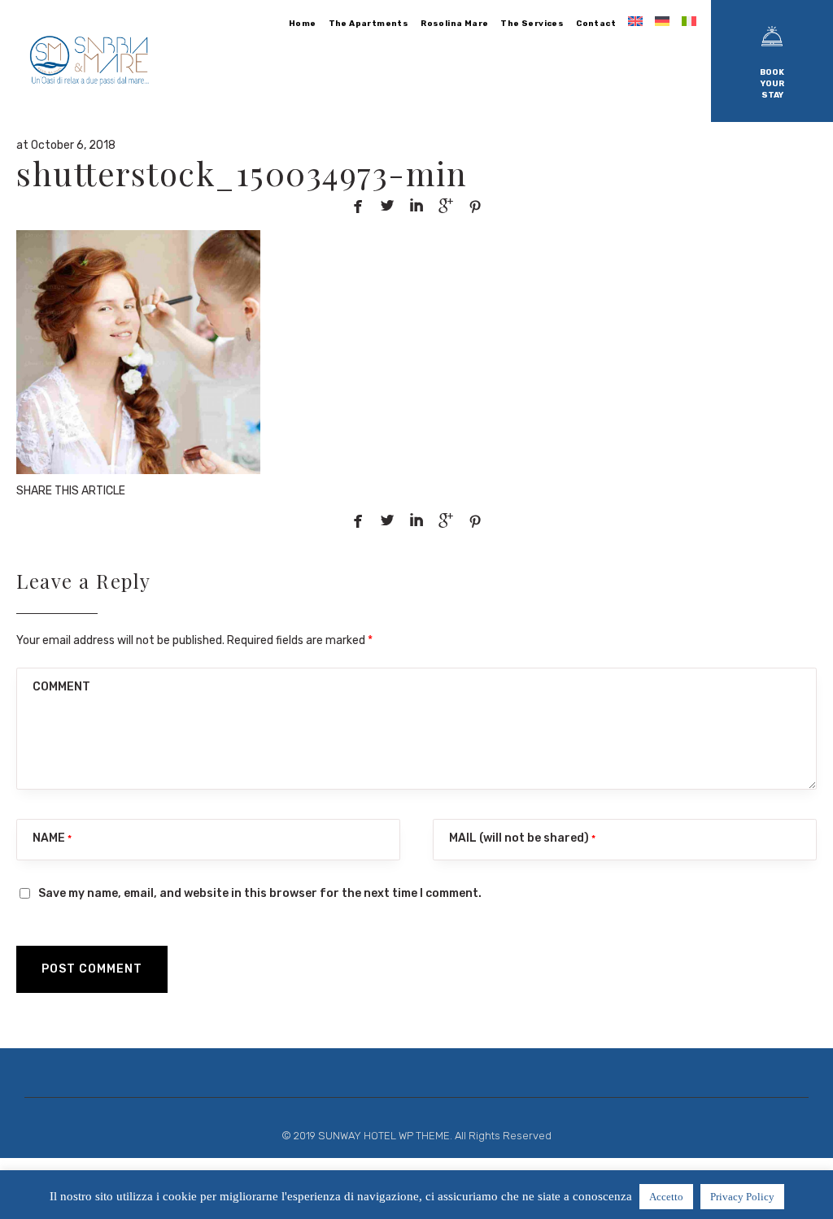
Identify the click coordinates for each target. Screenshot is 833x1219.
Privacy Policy (742, 1197)
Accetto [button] (666, 1197)
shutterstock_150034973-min (241, 172)
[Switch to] (636, 21)
